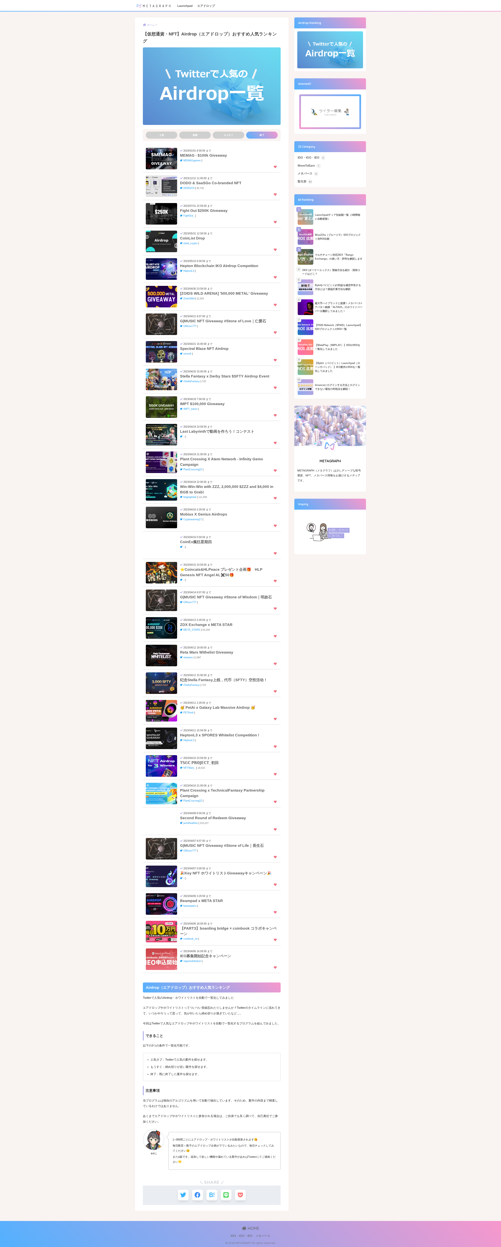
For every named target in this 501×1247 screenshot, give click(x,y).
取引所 (305, 181)
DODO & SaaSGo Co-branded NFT (210, 183)
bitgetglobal (189, 497)
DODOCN (188, 188)
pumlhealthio (190, 823)
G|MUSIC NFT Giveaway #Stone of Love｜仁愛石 (223, 321)
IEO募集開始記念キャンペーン (205, 956)
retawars (188, 657)
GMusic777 (189, 326)
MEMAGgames (192, 160)
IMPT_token (190, 409)
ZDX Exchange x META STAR (206, 625)
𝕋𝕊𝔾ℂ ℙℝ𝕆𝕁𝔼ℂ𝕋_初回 (199, 763)
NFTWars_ (189, 768)
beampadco (189, 906)
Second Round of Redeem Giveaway (213, 818)
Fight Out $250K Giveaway (204, 211)
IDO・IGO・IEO (311, 157)
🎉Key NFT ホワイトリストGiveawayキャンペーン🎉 (225, 873)
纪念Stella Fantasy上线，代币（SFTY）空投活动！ (223, 680)
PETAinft (188, 712)
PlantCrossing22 (192, 469)
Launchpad (185, 5)
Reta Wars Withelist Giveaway (206, 652)
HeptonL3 (188, 271)
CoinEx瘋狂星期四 (196, 542)
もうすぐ (228, 135)
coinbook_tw (190, 938)
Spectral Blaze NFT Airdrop (204, 349)
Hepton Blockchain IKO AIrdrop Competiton (219, 266)
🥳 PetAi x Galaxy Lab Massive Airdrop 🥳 (217, 707)
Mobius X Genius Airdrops (203, 514)
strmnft (187, 353)
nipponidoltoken (192, 961)
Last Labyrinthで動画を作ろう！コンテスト (217, 431)
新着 (195, 135)
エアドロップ (206, 5)
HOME (252, 1228)
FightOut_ (189, 215)
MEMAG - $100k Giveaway (203, 155)
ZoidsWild (189, 298)
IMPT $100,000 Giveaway (202, 404)
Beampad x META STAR (201, 901)
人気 (161, 135)
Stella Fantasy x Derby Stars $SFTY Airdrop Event (224, 376)
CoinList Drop (192, 238)
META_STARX (191, 629)
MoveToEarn (308, 165)
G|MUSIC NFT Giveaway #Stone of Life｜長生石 (222, 845)
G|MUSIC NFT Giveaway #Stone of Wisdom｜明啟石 (226, 597)
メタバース (307, 173)
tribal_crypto (190, 243)
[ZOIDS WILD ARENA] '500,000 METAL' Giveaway (224, 293)
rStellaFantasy (191, 381)
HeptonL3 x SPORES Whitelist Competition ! (219, 735)
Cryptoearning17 (192, 519)
